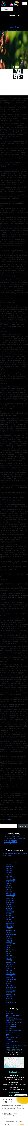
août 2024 (9, 868)
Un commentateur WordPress (11, 853)
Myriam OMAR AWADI (10, 844)
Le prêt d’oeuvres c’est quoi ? (14, 1022)
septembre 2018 (11, 906)
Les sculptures (10, 1032)
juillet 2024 (9, 870)
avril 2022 (9, 887)
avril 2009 (9, 929)
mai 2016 (9, 914)
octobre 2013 (10, 923)
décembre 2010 (10, 925)
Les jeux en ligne (11, 1026)
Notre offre (9, 1039)
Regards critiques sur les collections (16, 1045)
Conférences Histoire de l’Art (12, 836)
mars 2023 (9, 876)
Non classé (9, 1036)
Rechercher (3, 823)
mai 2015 (9, 915)
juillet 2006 (9, 940)
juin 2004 (9, 947)
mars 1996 (9, 985)
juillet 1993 (9, 996)
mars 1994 (9, 993)
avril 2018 (9, 908)
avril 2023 (9, 874)
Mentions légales (14, 1095)
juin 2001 (9, 959)
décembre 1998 (10, 968)
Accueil (6, 9)
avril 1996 (9, 983)
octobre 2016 (10, 912)
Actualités (9, 1011)
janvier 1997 (9, 978)
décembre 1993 (10, 994)
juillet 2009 (9, 927)
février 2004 (9, 949)
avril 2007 (9, 938)
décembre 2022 (10, 878)
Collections (9, 1013)
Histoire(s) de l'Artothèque (14, 1019)
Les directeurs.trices (12, 1024)
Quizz (8, 1043)
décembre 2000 (10, 963)
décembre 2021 (10, 893)
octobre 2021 (10, 897)
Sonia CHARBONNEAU (10, 842)
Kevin (16, 30)
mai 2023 (9, 872)
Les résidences (10, 1028)
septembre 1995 (11, 987)
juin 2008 (9, 932)
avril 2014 (9, 921)
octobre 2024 (10, 867)
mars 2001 (9, 961)
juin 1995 (9, 989)
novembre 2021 (10, 895)
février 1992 (9, 1000)
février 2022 (9, 891)
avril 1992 (9, 998)
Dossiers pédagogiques (13, 1015)
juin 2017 (9, 910)
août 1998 (9, 970)
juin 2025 (9, 865)
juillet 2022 (9, 883)
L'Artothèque (10, 1021)
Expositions (9, 819)
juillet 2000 (9, 964)
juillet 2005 (9, 946)
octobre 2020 (10, 900)
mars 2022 (9, 889)
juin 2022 (9, 885)
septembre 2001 (11, 957)
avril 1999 (9, 966)
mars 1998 (9, 972)
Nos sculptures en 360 (12, 1038)
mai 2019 (9, 904)
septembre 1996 (11, 979)
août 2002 (9, 951)
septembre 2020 (11, 902)
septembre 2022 (11, 882)
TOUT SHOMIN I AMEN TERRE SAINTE (15, 838)
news (7, 1034)
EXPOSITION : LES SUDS (11, 840)
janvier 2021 (9, 899)
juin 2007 (9, 936)
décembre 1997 (10, 974)
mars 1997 (9, 976)
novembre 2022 (10, 880)
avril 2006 (9, 942)
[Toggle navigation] (24, 3)
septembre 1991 (11, 1002)
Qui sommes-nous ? (12, 1041)
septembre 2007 (11, 934)
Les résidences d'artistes (13, 1030)
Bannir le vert (14, 27)
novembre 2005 (10, 944)
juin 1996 (9, 981)
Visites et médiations (12, 1047)
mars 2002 (9, 955)
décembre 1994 (10, 991)
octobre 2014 (10, 917)
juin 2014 (9, 919)
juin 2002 (9, 953)
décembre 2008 (10, 931)
